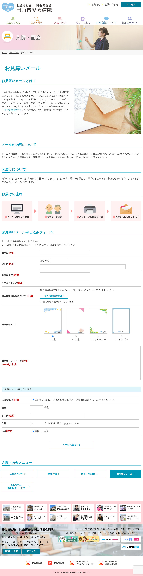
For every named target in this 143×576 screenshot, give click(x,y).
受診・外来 (106, 529)
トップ (80, 529)
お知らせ (96, 4)
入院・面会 (119, 529)
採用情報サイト (95, 533)
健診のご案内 (133, 529)
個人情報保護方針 (13, 110)
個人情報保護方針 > (54, 296)
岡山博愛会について (75, 533)
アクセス (130, 4)
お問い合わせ (111, 4)
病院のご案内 (92, 529)
